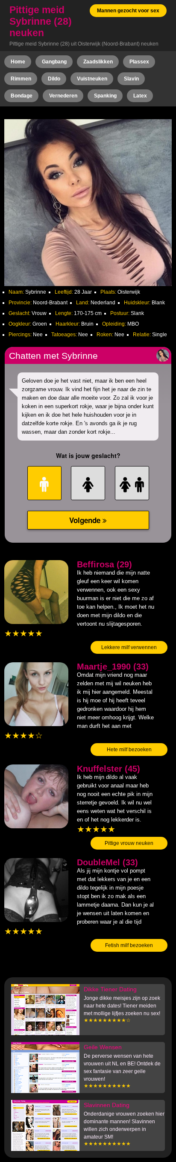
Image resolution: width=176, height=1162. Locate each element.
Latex (140, 96)
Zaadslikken (98, 62)
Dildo (54, 79)
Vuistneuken (92, 79)
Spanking (105, 96)
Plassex (139, 62)
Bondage (21, 96)
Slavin (131, 79)
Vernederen (63, 96)
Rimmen (21, 79)
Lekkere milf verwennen (129, 647)
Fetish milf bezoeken (129, 945)
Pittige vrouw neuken (129, 843)
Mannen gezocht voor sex (128, 11)
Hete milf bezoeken (129, 750)
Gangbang (54, 62)
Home (18, 62)
